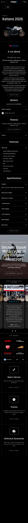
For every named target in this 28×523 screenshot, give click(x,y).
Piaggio (3, 357)
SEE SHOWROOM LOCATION (14, 273)
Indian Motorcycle (18, 345)
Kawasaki (4, 351)
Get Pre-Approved (14, 129)
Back (8, 7)
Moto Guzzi (16, 351)
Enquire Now (14, 94)
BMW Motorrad (17, 338)
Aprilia (3, 338)
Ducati (3, 345)
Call (4, 1)
